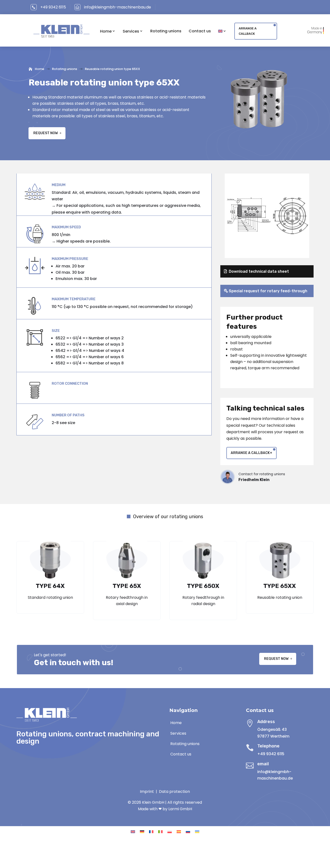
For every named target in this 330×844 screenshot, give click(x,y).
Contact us (200, 31)
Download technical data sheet (259, 271)
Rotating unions (165, 31)
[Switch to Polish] (169, 831)
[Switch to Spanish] (178, 831)
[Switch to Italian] (160, 831)
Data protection (174, 791)
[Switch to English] (132, 831)
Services (131, 31)
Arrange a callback (248, 31)
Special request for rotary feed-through (268, 291)
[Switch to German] (142, 831)
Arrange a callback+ (251, 453)
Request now (45, 133)
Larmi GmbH (180, 809)
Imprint (147, 791)
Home (106, 31)
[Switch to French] (151, 831)
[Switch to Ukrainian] (197, 831)
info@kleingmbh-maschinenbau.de (117, 7)
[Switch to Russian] (188, 831)
